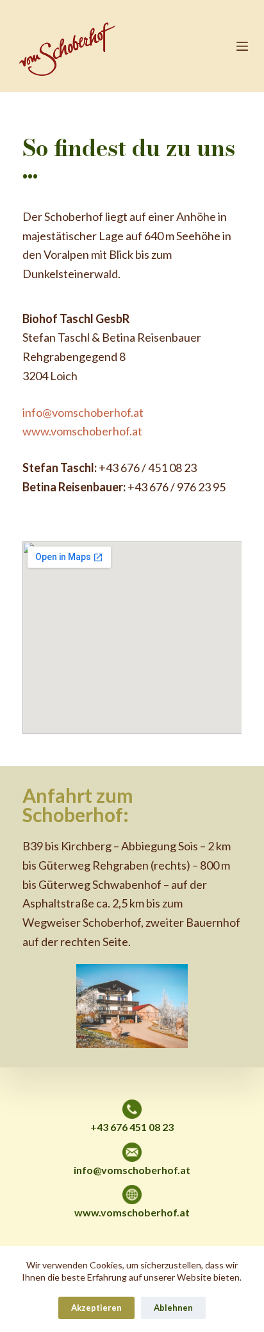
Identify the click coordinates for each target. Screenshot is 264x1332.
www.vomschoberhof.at (82, 431)
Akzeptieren (96, 1307)
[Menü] (242, 46)
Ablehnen (173, 1307)
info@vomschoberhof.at (83, 412)
